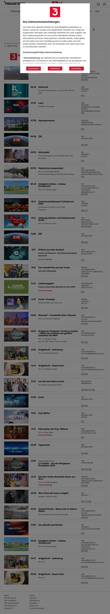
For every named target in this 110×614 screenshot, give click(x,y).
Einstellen (76, 68)
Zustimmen (33, 68)
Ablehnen (55, 68)
